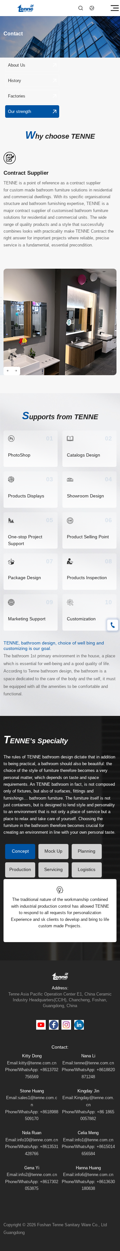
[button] (8, 371)
